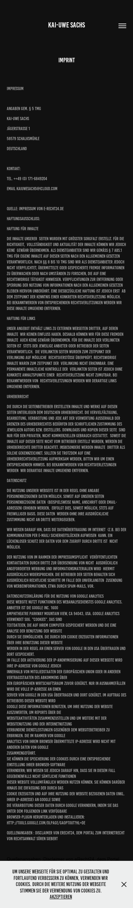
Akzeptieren (61, 897)
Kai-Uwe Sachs (66, 25)
